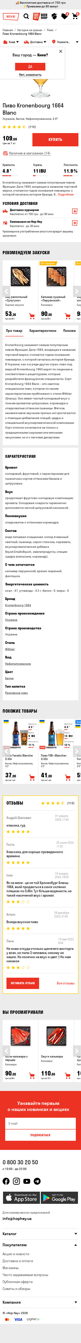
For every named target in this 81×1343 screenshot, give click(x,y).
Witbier (10, 649)
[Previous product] (6, 291)
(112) (32, 127)
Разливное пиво (16, 693)
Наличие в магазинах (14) (29, 153)
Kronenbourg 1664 (18, 605)
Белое (9, 678)
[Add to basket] (32, 316)
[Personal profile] (54, 16)
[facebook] (6, 1181)
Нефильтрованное (18, 664)
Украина (11, 620)
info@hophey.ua (17, 1218)
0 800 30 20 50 (20, 1162)
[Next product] (77, 291)
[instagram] (16, 1181)
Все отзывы (66, 983)
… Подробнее (65, 194)
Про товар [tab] (14, 330)
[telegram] (37, 1181)
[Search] (26, 16)
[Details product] (20, 276)
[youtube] (26, 1181)
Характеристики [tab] (42, 330)
